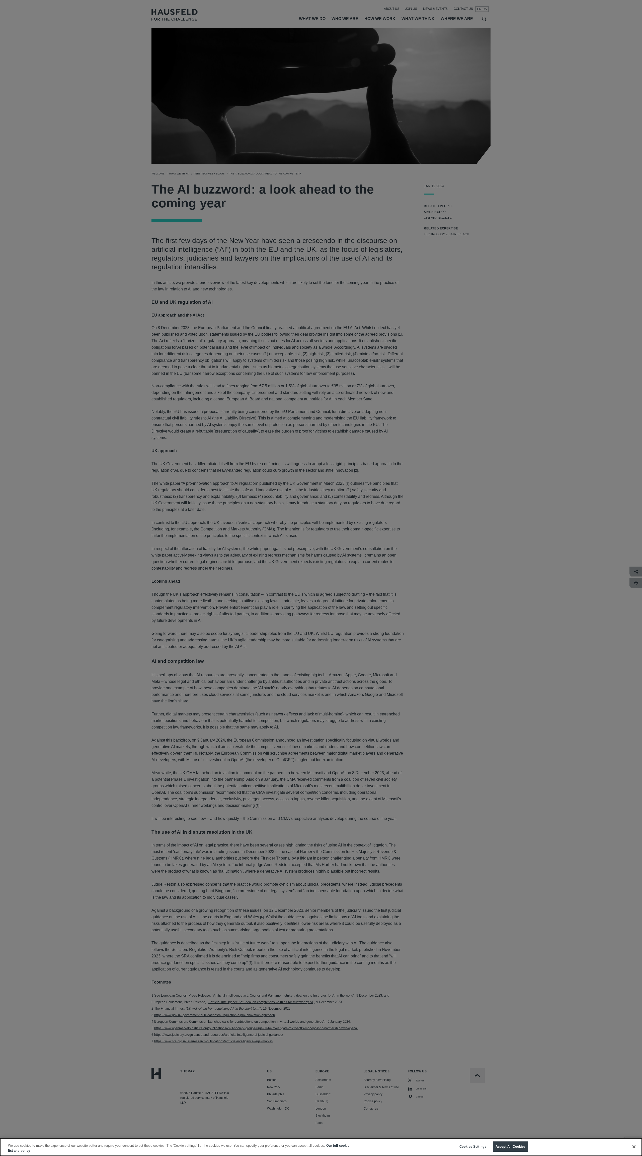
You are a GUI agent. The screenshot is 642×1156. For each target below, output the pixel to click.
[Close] (633, 1146)
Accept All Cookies (510, 1146)
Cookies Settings (472, 1146)
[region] (321, 1147)
